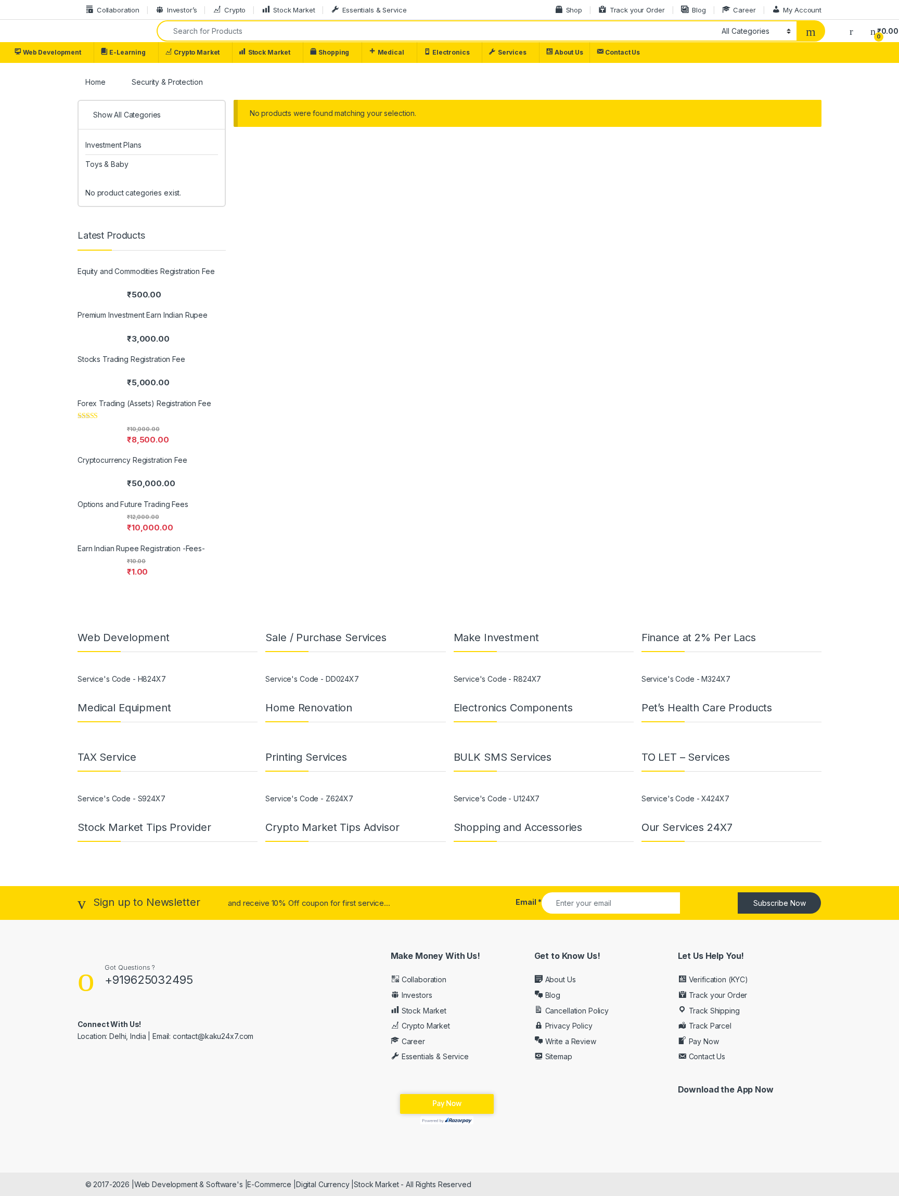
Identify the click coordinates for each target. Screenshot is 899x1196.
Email (529, 902)
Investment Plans (113, 144)
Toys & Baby (106, 164)
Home (95, 81)
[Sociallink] (82, 1058)
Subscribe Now (779, 903)
